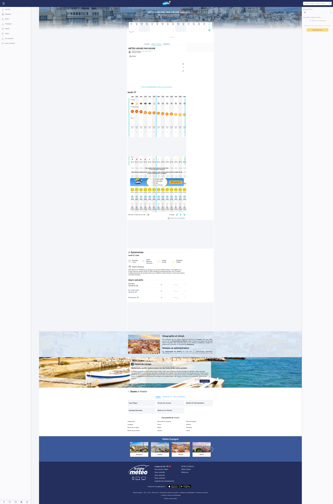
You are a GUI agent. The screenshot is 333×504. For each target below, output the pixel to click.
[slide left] (129, 117)
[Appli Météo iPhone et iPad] (173, 486)
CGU (145, 492)
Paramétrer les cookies (202, 492)
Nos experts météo (161, 469)
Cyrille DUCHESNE (146, 51)
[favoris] (191, 12)
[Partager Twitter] (184, 215)
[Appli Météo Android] (185, 486)
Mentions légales (137, 492)
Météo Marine (186, 469)
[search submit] (330, 3)
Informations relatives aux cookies (169, 492)
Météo (129, 7)
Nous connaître (160, 472)
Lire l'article (204, 381)
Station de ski (167, 397)
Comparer (166, 44)
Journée (146, 44)
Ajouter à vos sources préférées (177, 218)
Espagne (133, 7)
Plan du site (155, 492)
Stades (158, 397)
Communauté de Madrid (141, 7)
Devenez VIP (177, 182)
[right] (212, 449)
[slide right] (185, 117)
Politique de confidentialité (187, 492)
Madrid (159, 7)
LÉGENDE (134, 56)
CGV (149, 492)
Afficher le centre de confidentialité (171, 495)
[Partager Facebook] (181, 215)
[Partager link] (177, 215)
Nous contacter (160, 478)
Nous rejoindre (160, 475)
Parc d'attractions (179, 397)
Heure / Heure (156, 44)
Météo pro (184, 472)
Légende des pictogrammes (164, 481)
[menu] (4, 3)
